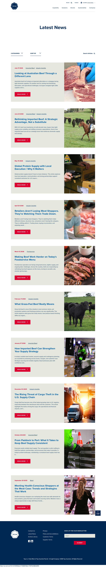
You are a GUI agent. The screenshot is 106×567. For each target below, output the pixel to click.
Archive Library (32, 537)
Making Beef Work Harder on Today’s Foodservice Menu (36, 258)
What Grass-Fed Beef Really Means (34, 304)
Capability (56, 8)
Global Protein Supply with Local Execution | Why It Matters (33, 167)
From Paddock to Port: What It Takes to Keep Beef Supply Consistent (36, 442)
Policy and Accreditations (50, 534)
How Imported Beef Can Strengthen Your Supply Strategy (35, 350)
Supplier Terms (47, 540)
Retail (31, 480)
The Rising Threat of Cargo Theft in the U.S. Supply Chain (36, 396)
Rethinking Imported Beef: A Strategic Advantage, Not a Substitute (36, 121)
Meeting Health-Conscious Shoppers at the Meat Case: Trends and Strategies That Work (37, 488)
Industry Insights (41, 68)
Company (92, 8)
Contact (76, 2)
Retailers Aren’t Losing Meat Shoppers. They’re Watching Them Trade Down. (37, 212)
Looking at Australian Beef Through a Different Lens (36, 75)
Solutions (64, 8)
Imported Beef (30, 68)
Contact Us (31, 531)
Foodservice (31, 251)
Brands (73, 8)
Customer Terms (48, 537)
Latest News (32, 534)
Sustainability (82, 8)
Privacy (45, 531)
